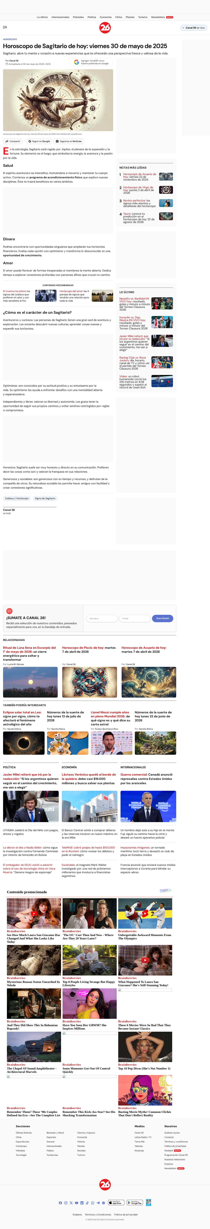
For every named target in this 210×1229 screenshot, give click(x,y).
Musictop (139, 1150)
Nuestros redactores (174, 1159)
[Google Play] (135, 1203)
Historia (81, 1141)
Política (9, 767)
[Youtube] (76, 1202)
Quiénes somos (172, 1132)
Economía (69, 767)
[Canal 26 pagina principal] (105, 32)
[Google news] (103, 1202)
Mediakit (172, 1150)
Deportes (51, 1137)
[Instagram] (65, 1202)
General (50, 1141)
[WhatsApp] (92, 1202)
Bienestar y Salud (55, 1132)
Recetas (81, 1150)
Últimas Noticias (24, 1132)
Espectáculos (22, 1141)
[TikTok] (87, 1202)
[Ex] (71, 1202)
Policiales (20, 1150)
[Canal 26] (105, 1185)
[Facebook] (60, 1202)
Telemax (139, 1146)
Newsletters (174, 1168)
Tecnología (21, 1155)
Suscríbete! (162, 618)
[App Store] (116, 1203)
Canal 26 (13, 60)
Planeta (81, 1146)
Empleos (168, 1164)
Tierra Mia (140, 1141)
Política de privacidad (175, 1146)
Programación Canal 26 (176, 1155)
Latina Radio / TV (143, 1137)
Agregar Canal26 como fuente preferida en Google (95, 62)
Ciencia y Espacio (86, 1132)
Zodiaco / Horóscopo (17, 498)
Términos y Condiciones (98, 1214)
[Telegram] (98, 1202)
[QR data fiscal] (148, 1205)
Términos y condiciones (176, 1141)
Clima (18, 1137)
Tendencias (52, 1155)
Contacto (169, 1137)
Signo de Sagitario (45, 498)
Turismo (81, 1155)
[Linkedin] (81, 1202)
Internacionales (133, 767)
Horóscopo (10, 39)
